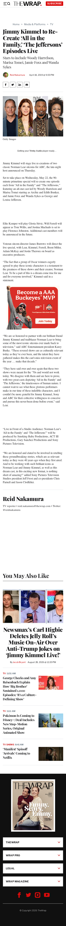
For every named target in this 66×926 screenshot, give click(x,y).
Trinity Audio (35, 151)
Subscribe (54, 3)
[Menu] (7, 4)
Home (16, 24)
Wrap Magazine (17, 881)
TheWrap (12, 842)
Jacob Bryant (19, 662)
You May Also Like (26, 575)
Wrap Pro (13, 855)
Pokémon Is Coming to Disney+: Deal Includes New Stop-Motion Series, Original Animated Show (18, 724)
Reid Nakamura (17, 75)
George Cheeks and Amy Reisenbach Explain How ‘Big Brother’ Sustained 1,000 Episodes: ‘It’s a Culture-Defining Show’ (19, 688)
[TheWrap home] (27, 4)
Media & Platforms (34, 24)
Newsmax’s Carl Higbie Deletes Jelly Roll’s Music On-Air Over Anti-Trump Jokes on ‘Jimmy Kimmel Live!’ (33, 642)
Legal (10, 868)
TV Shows (8, 744)
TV (51, 24)
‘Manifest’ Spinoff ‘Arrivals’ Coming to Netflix (16, 753)
